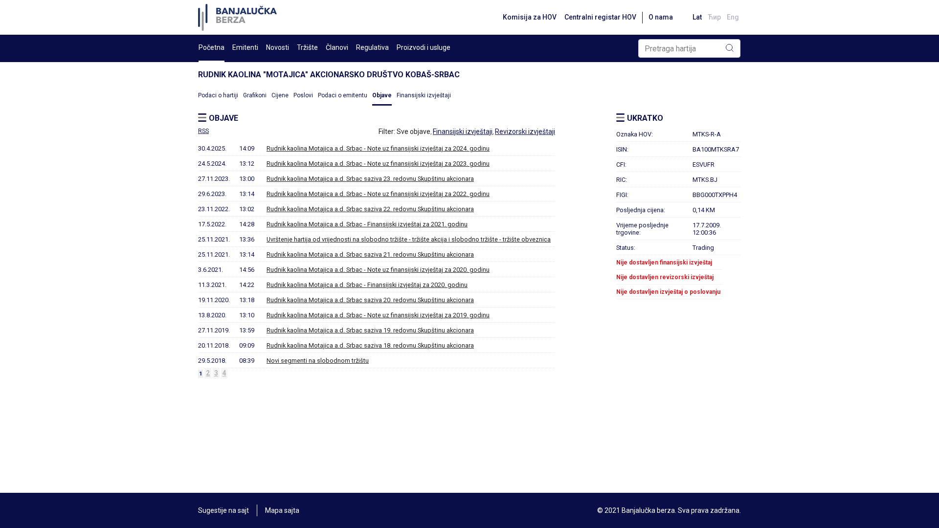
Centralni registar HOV (600, 17)
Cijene (280, 95)
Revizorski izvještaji (525, 131)
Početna (211, 47)
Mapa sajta (282, 510)
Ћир (714, 17)
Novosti (277, 47)
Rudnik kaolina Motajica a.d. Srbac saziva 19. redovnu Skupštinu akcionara (370, 330)
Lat (697, 17)
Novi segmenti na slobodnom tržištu (318, 360)
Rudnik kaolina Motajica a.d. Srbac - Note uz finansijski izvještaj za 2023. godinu (378, 163)
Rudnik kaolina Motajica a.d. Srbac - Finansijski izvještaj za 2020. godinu (367, 284)
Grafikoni (255, 95)
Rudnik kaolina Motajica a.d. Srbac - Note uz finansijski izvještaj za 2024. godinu (378, 148)
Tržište (307, 47)
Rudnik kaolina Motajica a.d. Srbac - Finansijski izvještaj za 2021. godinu (367, 224)
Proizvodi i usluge (423, 47)
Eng (733, 17)
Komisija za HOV (530, 17)
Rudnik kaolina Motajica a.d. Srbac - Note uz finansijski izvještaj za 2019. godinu (378, 315)
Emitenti (245, 47)
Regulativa (372, 47)
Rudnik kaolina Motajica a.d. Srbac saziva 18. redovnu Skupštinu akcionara (370, 345)
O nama (660, 17)
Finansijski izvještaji (424, 95)
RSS (203, 131)
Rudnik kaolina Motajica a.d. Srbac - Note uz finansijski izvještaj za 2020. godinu (378, 269)
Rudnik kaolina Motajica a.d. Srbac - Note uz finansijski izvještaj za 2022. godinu (378, 194)
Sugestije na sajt (223, 510)
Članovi (337, 47)
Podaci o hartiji (218, 95)
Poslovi (303, 95)
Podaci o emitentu (342, 95)
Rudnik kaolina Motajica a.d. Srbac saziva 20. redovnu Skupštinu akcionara (370, 300)
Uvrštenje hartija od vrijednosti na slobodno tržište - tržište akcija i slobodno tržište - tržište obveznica (409, 239)
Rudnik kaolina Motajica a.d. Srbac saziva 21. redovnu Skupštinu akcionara (370, 254)
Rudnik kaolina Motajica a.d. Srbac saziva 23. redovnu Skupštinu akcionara (370, 178)
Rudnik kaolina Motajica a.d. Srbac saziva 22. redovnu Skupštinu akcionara (370, 209)
